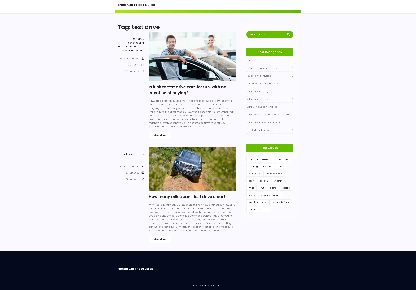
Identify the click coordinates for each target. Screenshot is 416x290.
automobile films (280, 202)
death (251, 180)
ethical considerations (131, 46)
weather (278, 180)
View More (160, 135)
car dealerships (265, 159)
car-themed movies (258, 209)
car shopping (136, 42)
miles (141, 154)
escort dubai (255, 173)
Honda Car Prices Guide (135, 4)
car (124, 154)
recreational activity (132, 50)
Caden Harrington (128, 58)
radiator (273, 187)
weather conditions (270, 195)
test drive (138, 39)
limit (141, 158)
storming (253, 166)
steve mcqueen (274, 173)
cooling (286, 187)
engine (252, 195)
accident (264, 180)
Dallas (281, 166)
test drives (283, 159)
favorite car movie (257, 202)
